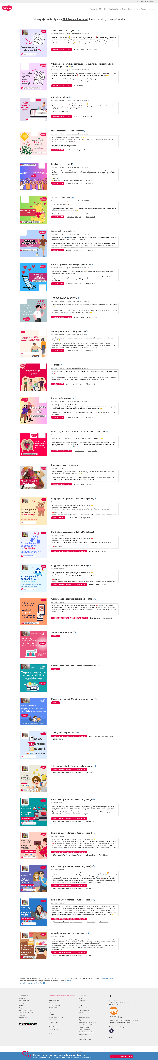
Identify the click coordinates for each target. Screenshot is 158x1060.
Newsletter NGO (53, 1007)
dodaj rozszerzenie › (121, 1056)
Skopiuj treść (93, 49)
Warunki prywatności (84, 1027)
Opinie (80, 998)
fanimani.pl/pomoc (107, 978)
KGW (104, 9)
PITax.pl (127, 1022)
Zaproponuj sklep (23, 1017)
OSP (100, 9)
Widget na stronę (53, 1020)
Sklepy (124, 9)
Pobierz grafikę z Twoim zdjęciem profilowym (69, 551)
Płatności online (55, 1015)
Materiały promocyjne (54, 1005)
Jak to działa (22, 998)
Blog (50, 1010)
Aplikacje (137, 9)
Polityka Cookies (83, 1034)
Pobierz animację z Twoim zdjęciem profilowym (70, 618)
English (111, 1037)
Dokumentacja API (53, 1029)
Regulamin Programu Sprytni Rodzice (88, 1022)
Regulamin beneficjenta (85, 1020)
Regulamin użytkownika (85, 1017)
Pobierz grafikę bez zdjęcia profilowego (101, 736)
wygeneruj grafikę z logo (62, 49)
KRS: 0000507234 (113, 1004)
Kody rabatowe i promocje (25, 1010)
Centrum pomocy (23, 1003)
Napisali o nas (82, 996)
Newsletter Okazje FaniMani (26, 1012)
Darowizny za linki (56, 1017)
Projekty (81, 1005)
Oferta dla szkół (83, 1008)
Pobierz (77, 116)
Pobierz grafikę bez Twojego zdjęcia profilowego (68, 772)
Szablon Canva (79, 49)
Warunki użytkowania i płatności (87, 1032)
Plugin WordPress (53, 1022)
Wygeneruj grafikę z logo (74, 183)
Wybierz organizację (24, 1000)
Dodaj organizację (53, 1003)
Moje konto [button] (150, 9)
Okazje (130, 9)
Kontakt (81, 1012)
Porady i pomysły (23, 1015)
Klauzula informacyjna (84, 1029)
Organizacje (93, 9)
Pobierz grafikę (58, 518)
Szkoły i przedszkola (114, 9)
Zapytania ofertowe (84, 1010)
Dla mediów (82, 1003)
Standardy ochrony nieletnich (86, 1025)
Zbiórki (50, 1012)
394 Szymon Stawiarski (75, 19)
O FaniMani (82, 1000)
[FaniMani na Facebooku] (110, 996)
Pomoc (143, 9)
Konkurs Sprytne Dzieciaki (85, 1039)
